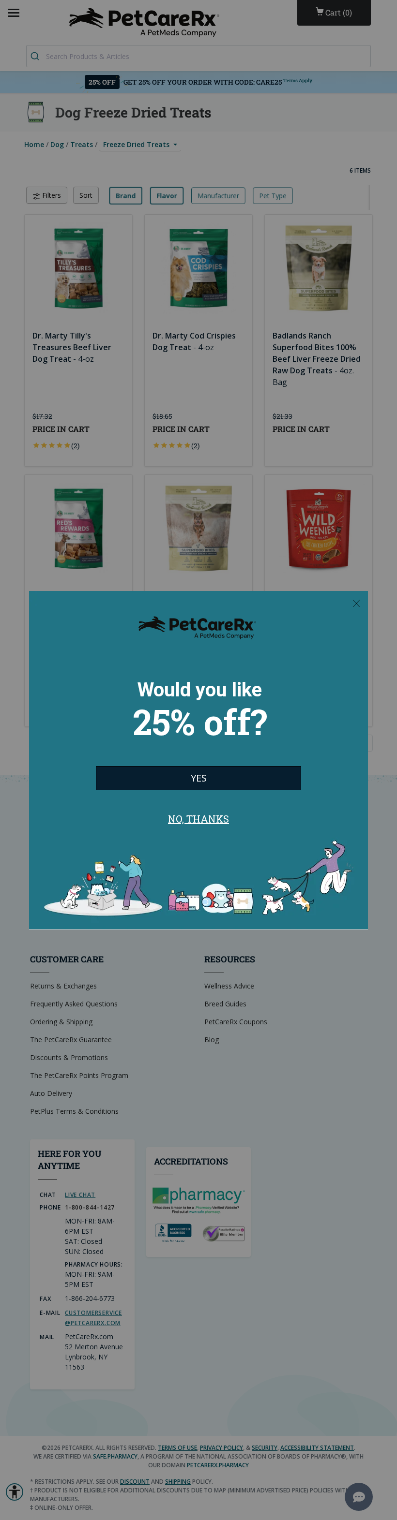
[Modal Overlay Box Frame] (198, 760)
